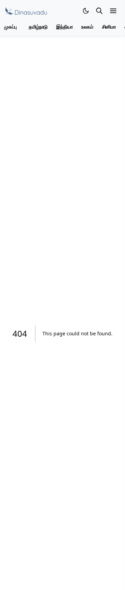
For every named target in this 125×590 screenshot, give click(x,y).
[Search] (99, 11)
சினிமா (109, 27)
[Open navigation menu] (113, 10)
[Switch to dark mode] (86, 11)
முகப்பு (10, 27)
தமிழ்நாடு (38, 27)
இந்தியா (64, 27)
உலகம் (87, 27)
